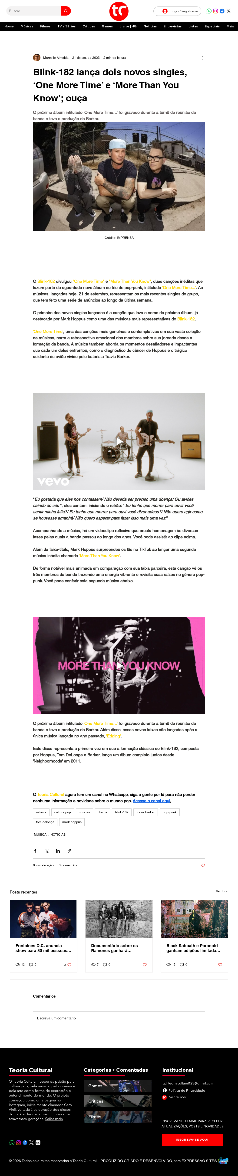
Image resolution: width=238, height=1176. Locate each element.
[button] (212, 26)
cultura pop (62, 816)
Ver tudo (222, 895)
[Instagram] (215, 11)
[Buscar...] (66, 11)
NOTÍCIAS (58, 838)
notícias (84, 816)
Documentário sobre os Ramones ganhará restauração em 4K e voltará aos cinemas (119, 952)
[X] (228, 11)
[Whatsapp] (209, 11)
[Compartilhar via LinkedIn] (58, 854)
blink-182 (122, 816)
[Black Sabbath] (194, 922)
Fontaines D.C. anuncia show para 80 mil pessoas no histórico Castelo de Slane (41, 952)
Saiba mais (54, 1122)
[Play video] (119, 443)
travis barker (145, 816)
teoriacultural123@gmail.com (191, 1087)
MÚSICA (40, 838)
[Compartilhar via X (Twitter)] (46, 854)
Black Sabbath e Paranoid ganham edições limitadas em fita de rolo (192, 952)
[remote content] (119, 262)
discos (102, 816)
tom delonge (45, 826)
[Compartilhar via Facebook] (35, 854)
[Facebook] (222, 11)
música (41, 816)
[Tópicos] (38, 1146)
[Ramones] (119, 922)
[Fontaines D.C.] (43, 922)
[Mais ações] (202, 57)
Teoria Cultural (31, 1074)
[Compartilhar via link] (69, 854)
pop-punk (170, 816)
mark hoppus (72, 826)
